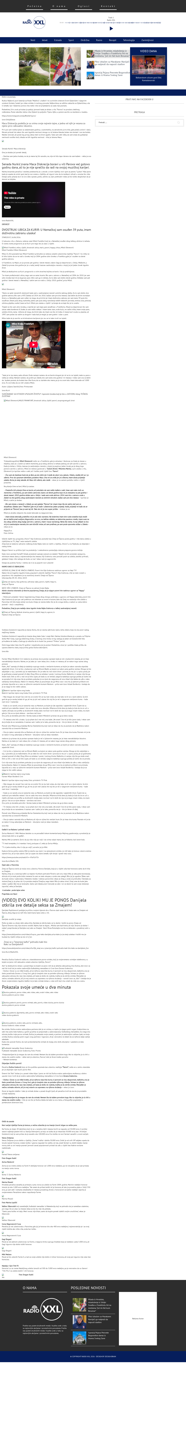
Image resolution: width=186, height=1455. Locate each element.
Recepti (112, 40)
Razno (99, 40)
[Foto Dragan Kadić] (10, 1275)
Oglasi (84, 6)
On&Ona (85, 40)
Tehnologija (129, 40)
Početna (34, 6)
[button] (111, 29)
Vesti (32, 40)
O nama (59, 6)
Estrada (58, 40)
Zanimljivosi (147, 40)
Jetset (44, 40)
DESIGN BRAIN (110, 1356)
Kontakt (108, 6)
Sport (71, 40)
